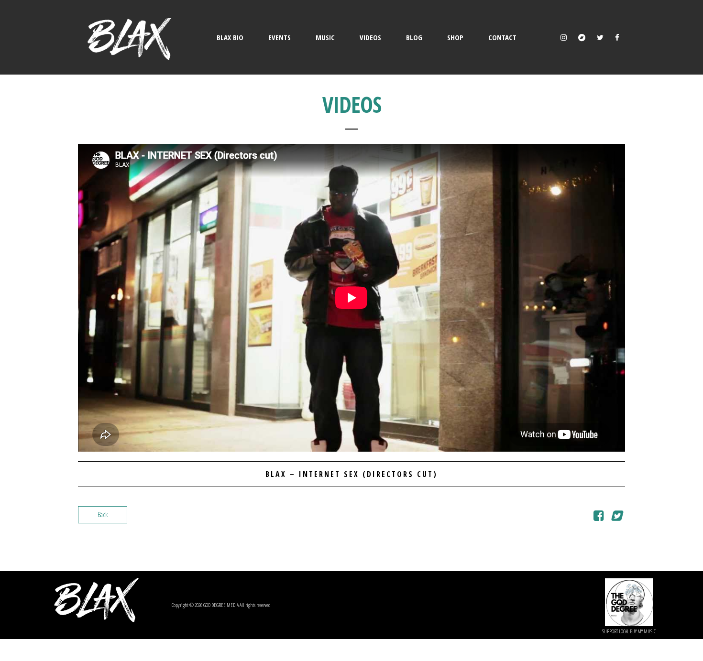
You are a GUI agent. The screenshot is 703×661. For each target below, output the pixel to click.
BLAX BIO (230, 37)
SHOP (455, 37)
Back (103, 514)
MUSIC (325, 37)
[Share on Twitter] (616, 517)
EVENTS (279, 37)
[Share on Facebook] (598, 517)
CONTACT (502, 37)
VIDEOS (370, 37)
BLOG (414, 37)
